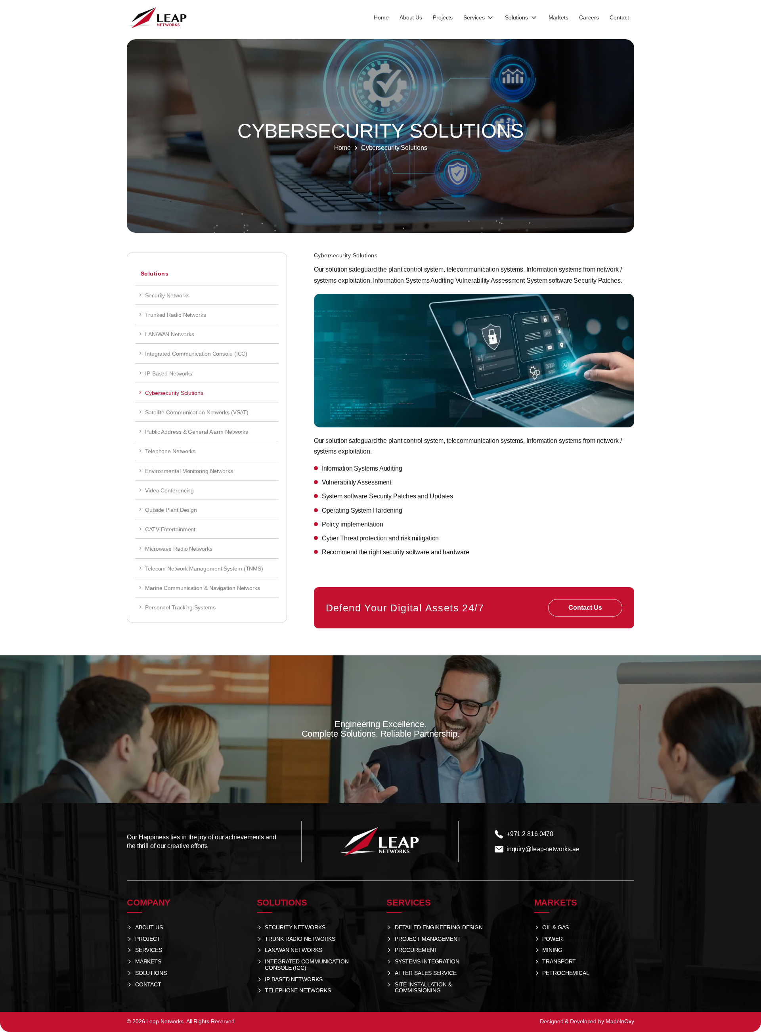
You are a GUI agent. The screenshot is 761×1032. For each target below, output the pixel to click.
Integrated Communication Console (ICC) (196, 353)
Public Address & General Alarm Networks (198, 432)
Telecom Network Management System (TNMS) (204, 568)
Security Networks (167, 295)
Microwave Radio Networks (178, 549)
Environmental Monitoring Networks (189, 471)
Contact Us (585, 607)
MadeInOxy (620, 1021)
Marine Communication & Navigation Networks (204, 588)
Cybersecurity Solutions (174, 393)
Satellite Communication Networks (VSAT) (197, 412)
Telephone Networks (170, 451)
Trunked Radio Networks (175, 315)
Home (342, 147)
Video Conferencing (169, 490)
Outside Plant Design (171, 510)
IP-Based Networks (168, 373)
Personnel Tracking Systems (180, 607)
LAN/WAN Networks (169, 334)
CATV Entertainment (170, 529)
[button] (478, 18)
